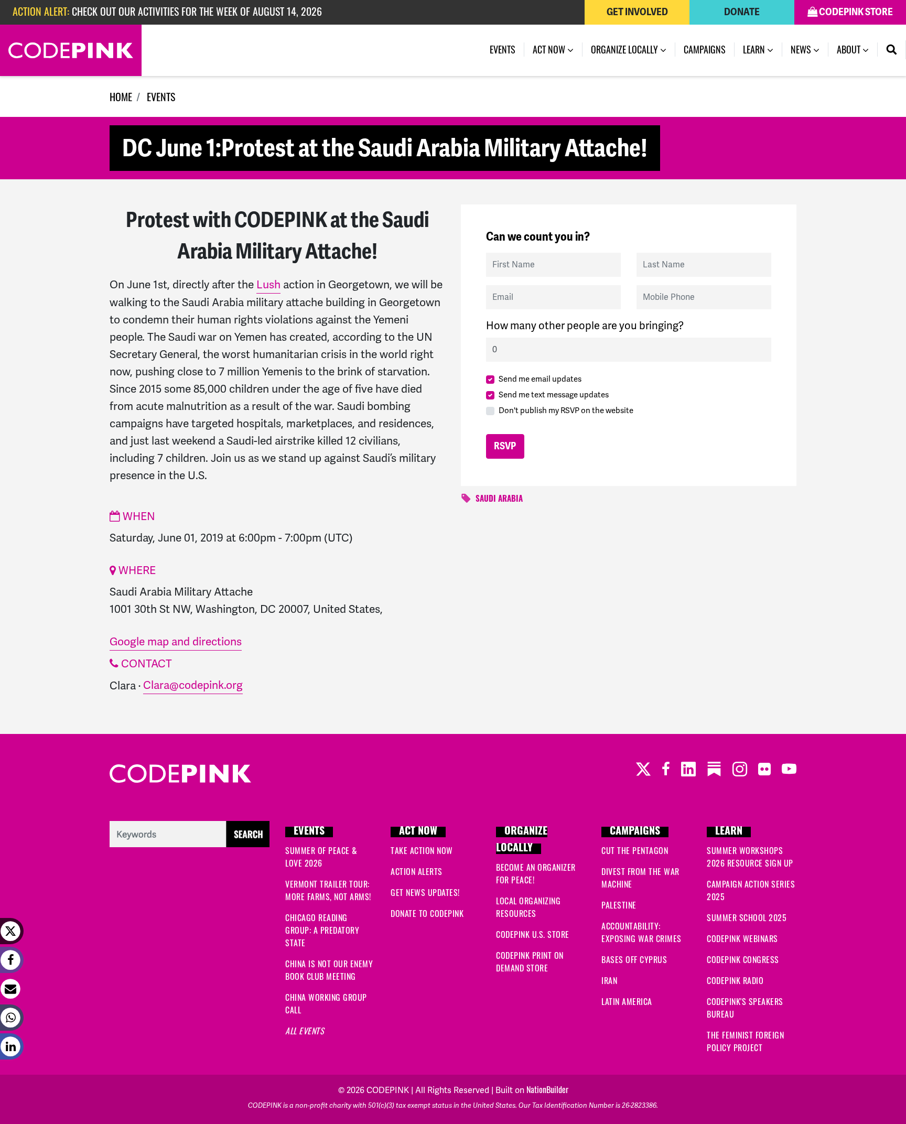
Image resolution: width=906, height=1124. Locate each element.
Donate (742, 12)
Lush (268, 284)
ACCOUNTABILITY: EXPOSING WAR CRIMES (641, 932)
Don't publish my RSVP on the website (566, 410)
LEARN (728, 832)
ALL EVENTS (304, 1030)
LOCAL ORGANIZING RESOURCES (528, 907)
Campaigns (705, 49)
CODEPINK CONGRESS (743, 959)
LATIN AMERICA (626, 1001)
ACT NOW (418, 832)
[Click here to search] (189, 832)
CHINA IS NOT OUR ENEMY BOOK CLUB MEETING (329, 969)
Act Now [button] (550, 49)
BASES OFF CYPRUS (634, 959)
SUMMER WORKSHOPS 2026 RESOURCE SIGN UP (750, 856)
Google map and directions (176, 641)
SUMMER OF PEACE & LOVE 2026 (321, 856)
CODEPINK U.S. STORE (532, 934)
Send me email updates (540, 379)
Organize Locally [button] (625, 49)
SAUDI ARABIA (499, 500)
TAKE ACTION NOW (422, 850)
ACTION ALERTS (417, 871)
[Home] (71, 50)
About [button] (849, 49)
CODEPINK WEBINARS (742, 938)
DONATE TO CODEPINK (427, 913)
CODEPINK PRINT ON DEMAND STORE (530, 961)
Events (507, 49)
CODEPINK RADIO (735, 980)
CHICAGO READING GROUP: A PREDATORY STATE (322, 930)
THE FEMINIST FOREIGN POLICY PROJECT (745, 1041)
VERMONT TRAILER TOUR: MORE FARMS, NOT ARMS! (328, 890)
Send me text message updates (554, 395)
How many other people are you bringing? (585, 325)
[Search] (892, 49)
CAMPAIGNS (635, 832)
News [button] (802, 49)
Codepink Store (855, 12)
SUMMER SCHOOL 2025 (746, 917)
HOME (121, 96)
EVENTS (161, 96)
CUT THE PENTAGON (634, 850)
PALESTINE (619, 905)
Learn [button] (755, 49)
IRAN (609, 980)
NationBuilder (547, 1089)
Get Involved (637, 12)
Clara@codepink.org (193, 685)
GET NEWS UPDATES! (425, 892)
